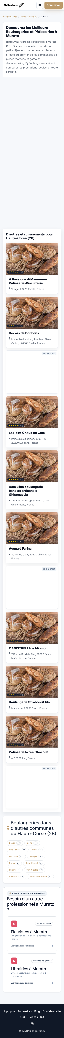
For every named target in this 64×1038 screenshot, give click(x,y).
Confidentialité (52, 1011)
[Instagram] (32, 1023)
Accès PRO (37, 1017)
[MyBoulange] (15, 5)
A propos (9, 1011)
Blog (37, 1011)
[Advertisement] (32, 111)
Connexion (54, 5)
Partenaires (25, 1011)
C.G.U (24, 1017)
